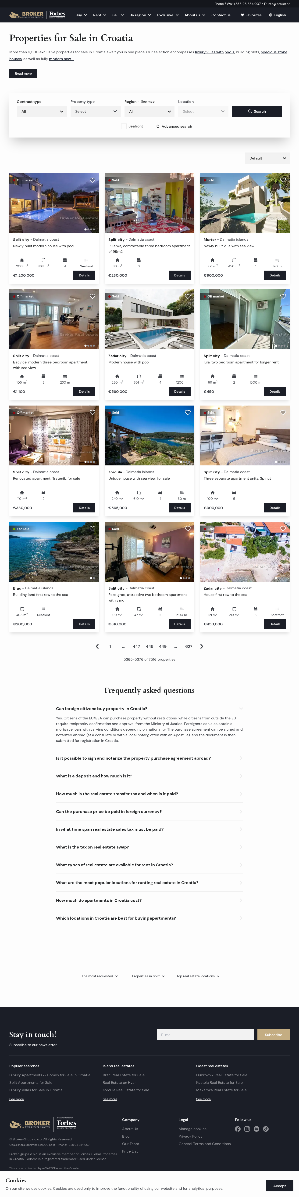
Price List (130, 1151)
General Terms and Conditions (205, 1144)
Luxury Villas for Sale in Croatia (36, 1090)
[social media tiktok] (266, 1129)
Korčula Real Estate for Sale (126, 1090)
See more (16, 1099)
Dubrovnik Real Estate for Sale (221, 1075)
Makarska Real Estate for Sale (221, 1090)
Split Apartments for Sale (30, 1082)
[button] (149, 707)
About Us (130, 1129)
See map (148, 101)
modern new (60, 58)
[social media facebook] (237, 1129)
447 (136, 646)
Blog (126, 1136)
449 (163, 646)
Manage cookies (192, 1129)
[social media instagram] (247, 1129)
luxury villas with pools (214, 52)
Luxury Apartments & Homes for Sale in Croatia (49, 1075)
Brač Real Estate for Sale (124, 1075)
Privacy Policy (191, 1136)
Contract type (29, 101)
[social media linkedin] (256, 1129)
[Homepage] (37, 15)
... (123, 646)
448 (149, 646)
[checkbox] (124, 126)
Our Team (130, 1144)
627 (188, 646)
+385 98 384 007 (78, 1144)
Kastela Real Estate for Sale (219, 1082)
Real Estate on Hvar (119, 1082)
